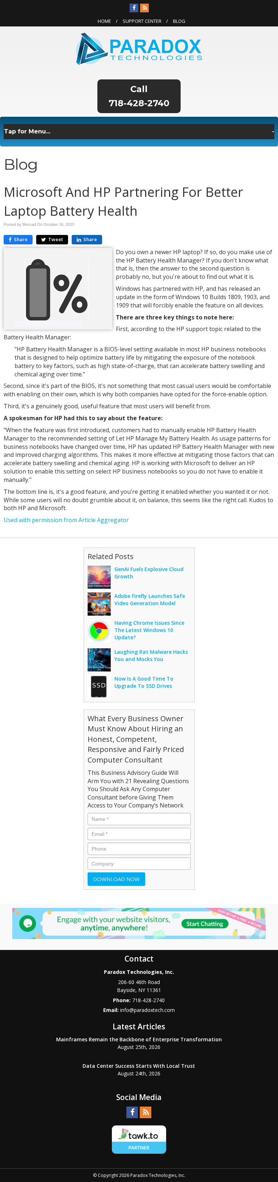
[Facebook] (134, 8)
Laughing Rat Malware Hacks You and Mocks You (151, 655)
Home (104, 21)
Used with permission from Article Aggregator (66, 520)
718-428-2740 (139, 103)
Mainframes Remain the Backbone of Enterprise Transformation (139, 1039)
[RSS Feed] (144, 8)
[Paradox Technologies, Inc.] (139, 48)
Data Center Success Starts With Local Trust (139, 1065)
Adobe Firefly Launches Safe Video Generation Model (149, 599)
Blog (179, 21)
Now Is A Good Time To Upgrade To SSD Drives (143, 682)
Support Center (142, 21)
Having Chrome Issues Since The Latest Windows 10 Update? (149, 630)
